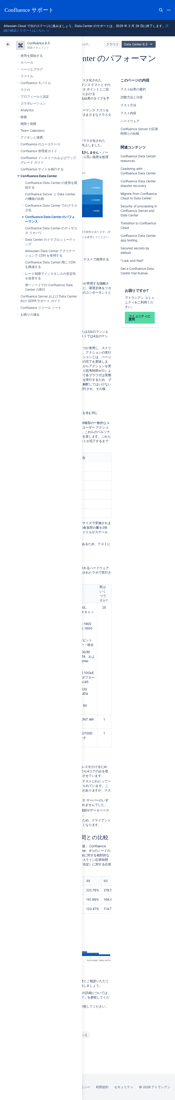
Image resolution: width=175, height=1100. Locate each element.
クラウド (112, 44)
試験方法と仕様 (132, 97)
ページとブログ (32, 69)
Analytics (27, 110)
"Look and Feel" (132, 261)
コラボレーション (33, 103)
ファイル (27, 76)
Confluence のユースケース (40, 144)
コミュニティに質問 (140, 317)
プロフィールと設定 (35, 96)
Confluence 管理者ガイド (39, 151)
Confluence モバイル (36, 83)
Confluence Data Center (39, 176)
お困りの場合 (30, 314)
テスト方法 (128, 105)
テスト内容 (128, 113)
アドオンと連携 (32, 137)
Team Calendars (32, 130)
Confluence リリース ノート (41, 308)
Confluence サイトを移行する (42, 169)
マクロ (25, 90)
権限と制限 (28, 124)
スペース (27, 62)
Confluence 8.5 (38, 43)
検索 (161, 10)
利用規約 (102, 1087)
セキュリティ (123, 1087)
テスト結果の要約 (133, 89)
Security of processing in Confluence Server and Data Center (139, 210)
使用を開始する (32, 55)
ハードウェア (130, 121)
